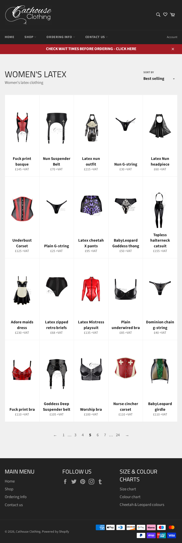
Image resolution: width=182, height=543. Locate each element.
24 (118, 435)
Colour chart (130, 497)
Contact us (95, 37)
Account (172, 37)
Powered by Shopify (55, 531)
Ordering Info (59, 37)
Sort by (148, 72)
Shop (29, 37)
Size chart (128, 489)
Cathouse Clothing (28, 531)
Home (9, 37)
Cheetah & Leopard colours (142, 505)
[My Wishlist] (165, 15)
